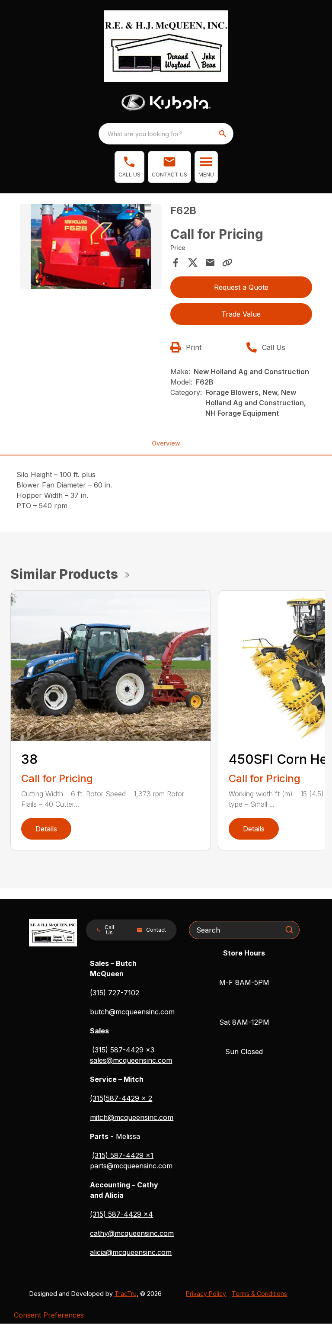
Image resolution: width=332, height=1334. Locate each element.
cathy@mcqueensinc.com (132, 1233)
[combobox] (166, 133)
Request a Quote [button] (241, 287)
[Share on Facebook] (175, 262)
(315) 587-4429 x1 (122, 1155)
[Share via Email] (210, 262)
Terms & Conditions (259, 1293)
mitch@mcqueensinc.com (131, 1117)
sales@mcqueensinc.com (131, 1060)
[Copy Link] (227, 262)
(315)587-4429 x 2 (121, 1098)
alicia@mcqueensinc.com (131, 1252)
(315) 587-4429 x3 (123, 1049)
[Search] (289, 929)
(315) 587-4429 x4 (121, 1214)
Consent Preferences (49, 1315)
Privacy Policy (206, 1293)
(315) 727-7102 (114, 992)
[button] (129, 167)
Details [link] (46, 828)
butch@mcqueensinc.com (132, 1011)
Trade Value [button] (241, 314)
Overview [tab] (166, 443)
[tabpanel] (91, 248)
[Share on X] (193, 262)
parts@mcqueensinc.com (131, 1165)
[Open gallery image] (91, 246)
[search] (223, 134)
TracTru (126, 1293)
